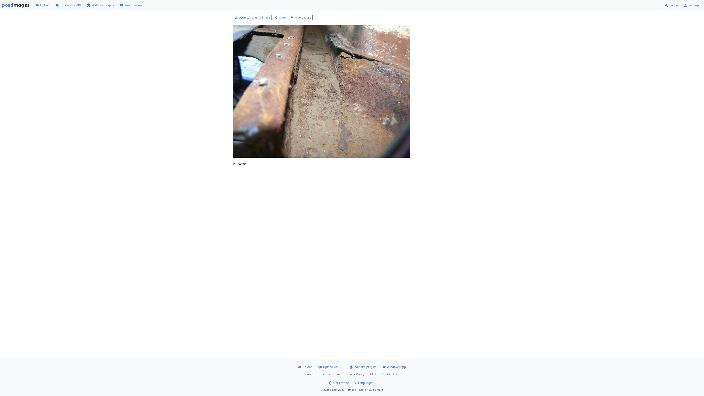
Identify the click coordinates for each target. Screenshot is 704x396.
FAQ (373, 374)
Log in (674, 5)
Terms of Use (330, 374)
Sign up (693, 5)
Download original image (254, 17)
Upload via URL (70, 5)
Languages (365, 383)
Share (282, 17)
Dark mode (341, 383)
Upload (45, 5)
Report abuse (302, 17)
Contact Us (389, 374)
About (311, 374)
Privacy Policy (355, 374)
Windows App (134, 5)
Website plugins (103, 5)
